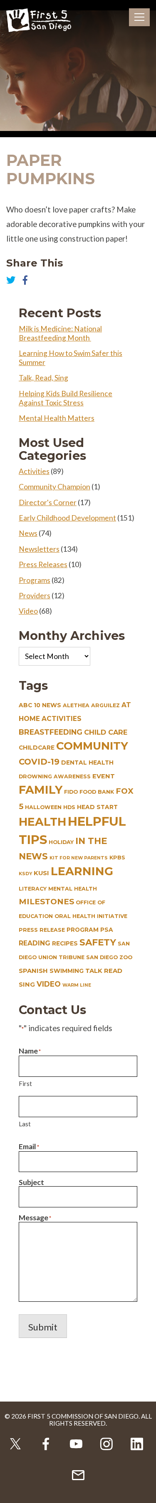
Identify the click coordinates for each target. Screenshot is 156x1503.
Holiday (61, 842)
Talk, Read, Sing (43, 377)
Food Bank (96, 792)
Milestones (46, 901)
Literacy (33, 889)
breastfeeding (50, 732)
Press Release (42, 930)
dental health (87, 762)
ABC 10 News (40, 705)
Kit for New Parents (79, 858)
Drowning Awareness (55, 776)
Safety (97, 942)
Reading (34, 943)
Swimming (67, 970)
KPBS (117, 857)
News (28, 533)
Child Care (105, 732)
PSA (106, 929)
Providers (34, 595)
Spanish (33, 971)
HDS (69, 807)
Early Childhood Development (67, 517)
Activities (34, 471)
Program (83, 929)
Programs (34, 580)
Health (42, 822)
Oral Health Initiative (90, 916)
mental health (72, 889)
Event (103, 776)
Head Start (97, 807)
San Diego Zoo (109, 957)
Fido (71, 792)
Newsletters (39, 549)
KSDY (25, 873)
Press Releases (43, 564)
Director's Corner (48, 502)
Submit (42, 1327)
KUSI (41, 873)
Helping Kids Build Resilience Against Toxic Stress (65, 398)
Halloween (43, 807)
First (25, 1083)
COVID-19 (39, 762)
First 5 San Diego (38, 20)
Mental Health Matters (56, 418)
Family (40, 790)
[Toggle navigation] (139, 17)
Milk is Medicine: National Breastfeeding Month (60, 333)
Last (25, 1124)
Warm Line (76, 985)
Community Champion (54, 486)
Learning (82, 871)
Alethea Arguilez (91, 705)
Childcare (36, 747)
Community (92, 746)
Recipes (65, 943)
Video (28, 611)
